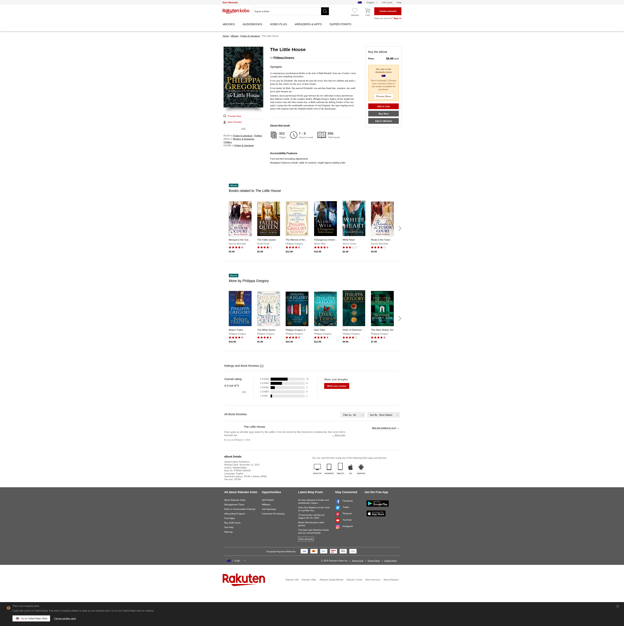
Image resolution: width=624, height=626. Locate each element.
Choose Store (383, 96)
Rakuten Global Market (331, 579)
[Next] (399, 228)
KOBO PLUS (279, 24)
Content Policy (390, 561)
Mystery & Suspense (243, 139)
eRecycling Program (234, 513)
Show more (338, 435)
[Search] (325, 11)
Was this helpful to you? (384, 428)
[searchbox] (291, 11)
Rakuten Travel (354, 579)
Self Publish (268, 500)
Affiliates (266, 504)
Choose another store (65, 618)
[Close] (617, 606)
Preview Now (234, 116)
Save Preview (234, 122)
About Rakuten (391, 579)
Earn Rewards (230, 2)
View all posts (306, 539)
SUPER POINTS (341, 24)
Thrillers (258, 135)
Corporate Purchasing (273, 513)
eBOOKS (229, 24)
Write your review (336, 386)
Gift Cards (387, 2)
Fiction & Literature (243, 135)
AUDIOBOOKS (253, 24)
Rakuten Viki (292, 579)
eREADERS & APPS (309, 24)
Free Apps (229, 518)
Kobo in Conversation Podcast (239, 509)
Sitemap (228, 532)
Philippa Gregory (283, 57)
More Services (372, 579)
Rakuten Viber (309, 579)
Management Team (234, 504)
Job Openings (269, 509)
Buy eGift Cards (232, 522)
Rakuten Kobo (236, 11)
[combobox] (353, 415)
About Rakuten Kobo (235, 500)
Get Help (228, 527)
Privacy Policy (374, 561)
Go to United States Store (34, 618)
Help (399, 2)
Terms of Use (357, 561)
